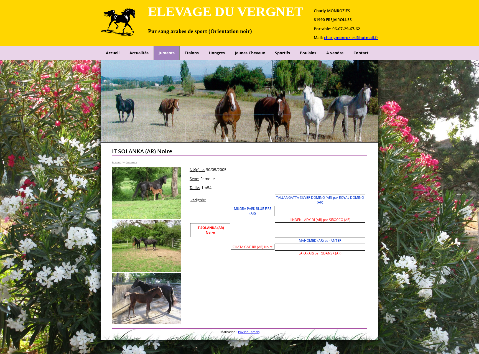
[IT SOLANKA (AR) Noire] (146, 217)
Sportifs (282, 52)
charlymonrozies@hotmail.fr (351, 37)
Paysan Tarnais (248, 332)
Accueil (112, 52)
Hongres (217, 52)
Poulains (308, 52)
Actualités (139, 52)
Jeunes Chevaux (250, 52)
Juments (167, 52)
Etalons (192, 52)
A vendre (334, 52)
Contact (360, 52)
